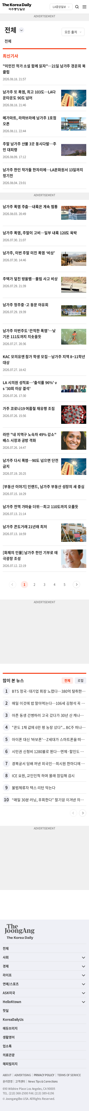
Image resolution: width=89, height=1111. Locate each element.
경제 (6, 966)
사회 (6, 957)
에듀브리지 (10, 1028)
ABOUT (7, 1075)
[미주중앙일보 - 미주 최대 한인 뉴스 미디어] (16, 6)
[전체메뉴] (84, 7)
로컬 (81, 680)
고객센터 (20, 1081)
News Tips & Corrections (43, 1081)
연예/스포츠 (11, 983)
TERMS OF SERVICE (69, 1075)
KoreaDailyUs (13, 1019)
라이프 (7, 975)
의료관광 (9, 1055)
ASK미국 (9, 992)
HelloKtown (12, 1001)
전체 (8, 41)
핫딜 (6, 1010)
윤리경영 (7, 1081)
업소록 (7, 1046)
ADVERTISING (22, 1075)
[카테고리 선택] (21, 30)
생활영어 (9, 1037)
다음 (76, 584)
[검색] (77, 7)
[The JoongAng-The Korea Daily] (20, 932)
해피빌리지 (10, 1063)
